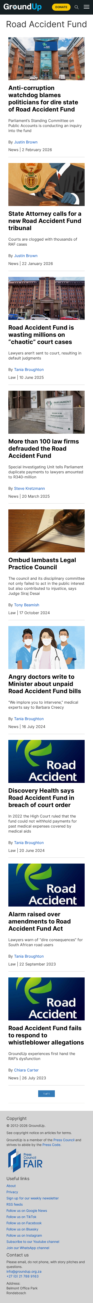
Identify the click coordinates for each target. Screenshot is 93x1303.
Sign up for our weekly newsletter (32, 1198)
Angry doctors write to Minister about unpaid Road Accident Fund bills (44, 684)
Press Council (63, 1140)
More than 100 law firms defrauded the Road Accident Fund (43, 448)
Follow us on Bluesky (22, 1229)
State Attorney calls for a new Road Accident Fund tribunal (45, 221)
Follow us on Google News (26, 1210)
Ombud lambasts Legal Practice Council (42, 563)
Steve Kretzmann (29, 488)
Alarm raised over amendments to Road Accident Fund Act (39, 921)
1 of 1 (46, 1093)
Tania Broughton (29, 369)
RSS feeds (14, 1204)
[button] (86, 7)
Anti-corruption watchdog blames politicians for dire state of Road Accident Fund (43, 98)
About (11, 1186)
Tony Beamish (26, 604)
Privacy (12, 1192)
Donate (61, 7)
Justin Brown (25, 142)
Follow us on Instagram (24, 1235)
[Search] (76, 7)
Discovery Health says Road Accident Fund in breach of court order (41, 797)
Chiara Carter (26, 1070)
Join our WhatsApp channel (27, 1248)
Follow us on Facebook (24, 1223)
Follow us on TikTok (21, 1217)
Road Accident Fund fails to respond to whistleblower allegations (46, 1035)
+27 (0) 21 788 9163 (22, 1276)
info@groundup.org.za (23, 1271)
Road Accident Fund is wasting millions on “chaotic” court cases (41, 334)
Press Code (51, 1145)
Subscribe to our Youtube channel (32, 1242)
